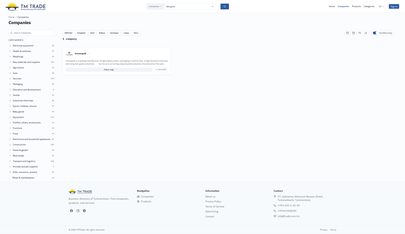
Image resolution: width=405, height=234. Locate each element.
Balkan (102, 33)
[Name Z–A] (365, 33)
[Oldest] (353, 33)
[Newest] (347, 33)
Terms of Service (214, 206)
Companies (154, 6)
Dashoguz (114, 33)
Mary (136, 33)
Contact (209, 216)
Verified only (385, 33)
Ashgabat (81, 33)
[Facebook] (71, 211)
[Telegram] (84, 211)
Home (332, 6)
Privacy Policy (213, 201)
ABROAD (68, 33)
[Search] (225, 6)
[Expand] (10, 45)
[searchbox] (31, 33)
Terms (333, 229)
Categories (369, 6)
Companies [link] (23, 17)
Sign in (394, 6)
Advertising (211, 211)
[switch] (375, 33)
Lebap (126, 33)
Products (356, 6)
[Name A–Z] (359, 33)
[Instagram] (78, 211)
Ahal (92, 33)
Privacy (323, 229)
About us (210, 196)
